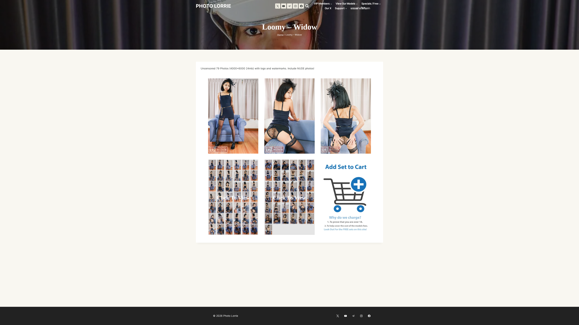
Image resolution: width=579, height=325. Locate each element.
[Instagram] (295, 6)
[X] (277, 6)
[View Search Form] (307, 6)
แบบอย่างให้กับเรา (360, 8)
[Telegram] (289, 6)
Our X (328, 8)
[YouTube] (283, 6)
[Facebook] (301, 6)
